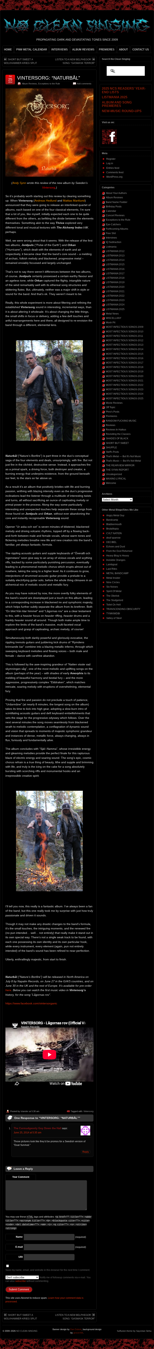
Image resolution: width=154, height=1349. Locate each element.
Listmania (111, 246)
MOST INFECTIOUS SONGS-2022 (124, 385)
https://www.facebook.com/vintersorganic (31, 1003)
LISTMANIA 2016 (115, 269)
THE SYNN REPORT (117, 469)
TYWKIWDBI (113, 613)
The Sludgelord (114, 600)
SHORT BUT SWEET (117, 443)
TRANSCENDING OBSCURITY (123, 609)
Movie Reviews (114, 403)
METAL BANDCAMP (117, 573)
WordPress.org (114, 176)
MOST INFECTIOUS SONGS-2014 (124, 349)
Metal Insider (113, 578)
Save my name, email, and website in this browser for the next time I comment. (47, 1270)
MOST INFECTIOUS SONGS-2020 (124, 376)
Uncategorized (114, 474)
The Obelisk (112, 595)
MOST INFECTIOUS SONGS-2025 (124, 398)
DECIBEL (111, 542)
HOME (8, 49)
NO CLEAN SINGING (26, 1331)
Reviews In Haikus (116, 429)
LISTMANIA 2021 (115, 291)
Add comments (84, 83)
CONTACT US (140, 49)
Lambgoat (111, 564)
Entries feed (112, 168)
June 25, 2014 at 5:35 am (27, 1132)
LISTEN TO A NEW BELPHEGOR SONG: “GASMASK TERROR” (75, 61)
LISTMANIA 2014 (115, 260)
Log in (109, 163)
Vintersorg (88, 1111)
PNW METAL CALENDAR (31, 49)
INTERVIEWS (59, 49)
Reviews (110, 425)
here (8, 990)
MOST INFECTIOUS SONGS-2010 (124, 331)
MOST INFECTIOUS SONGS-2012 (124, 340)
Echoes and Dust (115, 546)
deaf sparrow (113, 537)
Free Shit (111, 233)
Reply (85, 1151)
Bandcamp (112, 519)
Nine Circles (113, 582)
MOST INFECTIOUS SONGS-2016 (124, 358)
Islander (24, 1111)
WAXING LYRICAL (116, 478)
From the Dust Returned (119, 551)
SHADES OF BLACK (117, 438)
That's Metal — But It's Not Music (123, 456)
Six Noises (112, 586)
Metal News (112, 313)
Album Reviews (29, 83)
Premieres (111, 416)
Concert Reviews (115, 215)
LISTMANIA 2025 (115, 309)
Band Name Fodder (116, 202)
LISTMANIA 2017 (115, 273)
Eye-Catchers (113, 224)
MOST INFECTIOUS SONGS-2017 (124, 362)
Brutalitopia (112, 528)
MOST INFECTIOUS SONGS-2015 (124, 353)
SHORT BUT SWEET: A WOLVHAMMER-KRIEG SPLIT (20, 61)
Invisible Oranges (115, 560)
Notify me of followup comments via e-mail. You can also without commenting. (48, 1279)
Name (19, 1236)
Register (111, 159)
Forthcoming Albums (117, 228)
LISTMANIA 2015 (115, 264)
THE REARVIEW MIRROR (120, 465)
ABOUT (123, 49)
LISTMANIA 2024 (115, 304)
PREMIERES (106, 49)
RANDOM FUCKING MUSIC (121, 420)
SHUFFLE (111, 447)
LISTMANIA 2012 (115, 251)
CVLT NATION (114, 533)
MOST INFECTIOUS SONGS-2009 (124, 327)
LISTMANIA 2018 (115, 278)
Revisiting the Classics (118, 434)
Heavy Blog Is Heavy (117, 555)
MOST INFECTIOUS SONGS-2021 (124, 380)
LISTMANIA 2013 (115, 255)
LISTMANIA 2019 (115, 282)
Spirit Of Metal (114, 591)
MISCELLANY (113, 318)
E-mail (19, 1247)
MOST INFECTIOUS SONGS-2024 (124, 393)
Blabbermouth (114, 524)
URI (20, 1257)
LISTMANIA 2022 (115, 295)
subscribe (20, 1281)
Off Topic (110, 407)
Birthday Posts (114, 206)
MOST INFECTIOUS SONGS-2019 (124, 371)
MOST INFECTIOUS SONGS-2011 (124, 336)
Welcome (111, 483)
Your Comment (20, 1177)
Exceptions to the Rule (49, 83)
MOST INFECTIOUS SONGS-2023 (124, 389)
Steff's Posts (112, 452)
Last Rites (111, 568)
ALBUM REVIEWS (83, 49)
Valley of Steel (114, 618)
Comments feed (115, 172)
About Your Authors (116, 193)
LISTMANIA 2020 (115, 287)
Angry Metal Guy (115, 515)
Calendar (111, 211)
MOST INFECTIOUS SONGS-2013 (124, 344)
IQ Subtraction (113, 242)
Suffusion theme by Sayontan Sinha (134, 1331)
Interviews (111, 237)
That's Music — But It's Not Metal (123, 460)
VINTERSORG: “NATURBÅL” (48, 78)
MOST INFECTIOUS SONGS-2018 (124, 367)
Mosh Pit (110, 322)
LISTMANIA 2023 (115, 300)
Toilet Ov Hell (113, 604)
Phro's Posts (112, 411)
